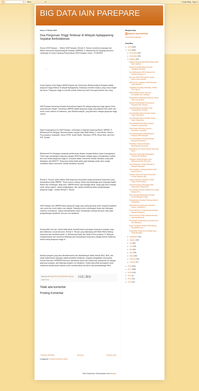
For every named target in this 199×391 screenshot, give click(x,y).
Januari (133, 262)
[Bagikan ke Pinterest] (89, 276)
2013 (130, 282)
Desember (134, 53)
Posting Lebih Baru (48, 355)
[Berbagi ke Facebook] (87, 276)
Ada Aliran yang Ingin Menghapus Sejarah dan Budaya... (141, 155)
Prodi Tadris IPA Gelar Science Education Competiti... (140, 129)
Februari (133, 259)
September (134, 237)
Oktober (133, 59)
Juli (131, 243)
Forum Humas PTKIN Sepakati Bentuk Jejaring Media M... (143, 216)
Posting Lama (111, 355)
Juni (131, 246)
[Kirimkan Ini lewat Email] (79, 276)
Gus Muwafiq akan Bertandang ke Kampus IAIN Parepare (141, 135)
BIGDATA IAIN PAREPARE (138, 34)
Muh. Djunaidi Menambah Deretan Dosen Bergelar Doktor (142, 196)
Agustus (133, 240)
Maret (132, 256)
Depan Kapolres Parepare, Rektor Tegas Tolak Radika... (141, 181)
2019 (130, 50)
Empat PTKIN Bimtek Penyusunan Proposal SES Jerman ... (141, 104)
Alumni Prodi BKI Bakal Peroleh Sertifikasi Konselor (141, 68)
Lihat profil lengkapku (133, 37)
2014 (130, 279)
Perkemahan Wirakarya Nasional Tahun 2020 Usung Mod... (144, 99)
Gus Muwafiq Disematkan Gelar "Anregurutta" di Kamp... (141, 109)
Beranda (80, 355)
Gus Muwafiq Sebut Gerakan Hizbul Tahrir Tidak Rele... (142, 114)
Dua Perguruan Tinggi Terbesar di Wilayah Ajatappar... (141, 165)
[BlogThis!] (82, 276)
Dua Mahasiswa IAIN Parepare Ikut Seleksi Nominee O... (142, 73)
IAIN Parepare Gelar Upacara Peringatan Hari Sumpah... (140, 93)
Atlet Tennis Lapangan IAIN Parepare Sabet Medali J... (143, 83)
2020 (130, 47)
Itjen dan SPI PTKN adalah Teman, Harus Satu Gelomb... (142, 78)
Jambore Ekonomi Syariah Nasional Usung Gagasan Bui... (142, 175)
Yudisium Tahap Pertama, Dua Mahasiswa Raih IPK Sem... (140, 160)
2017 (130, 269)
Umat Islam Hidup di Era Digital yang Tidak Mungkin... (142, 232)
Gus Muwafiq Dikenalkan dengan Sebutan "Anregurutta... (141, 124)
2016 (130, 272)
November (134, 56)
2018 (130, 266)
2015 (130, 276)
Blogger (113, 373)
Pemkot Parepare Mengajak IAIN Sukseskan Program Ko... (141, 186)
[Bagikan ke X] (84, 276)
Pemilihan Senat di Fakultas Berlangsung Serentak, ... (139, 145)
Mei (131, 249)
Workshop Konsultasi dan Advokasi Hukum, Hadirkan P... (142, 206)
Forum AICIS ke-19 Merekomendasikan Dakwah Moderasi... (143, 211)
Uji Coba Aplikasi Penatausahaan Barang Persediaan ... (141, 140)
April (131, 253)
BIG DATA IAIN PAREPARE (90, 13)
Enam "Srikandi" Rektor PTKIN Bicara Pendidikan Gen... (143, 227)
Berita (47, 279)
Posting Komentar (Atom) (58, 359)
